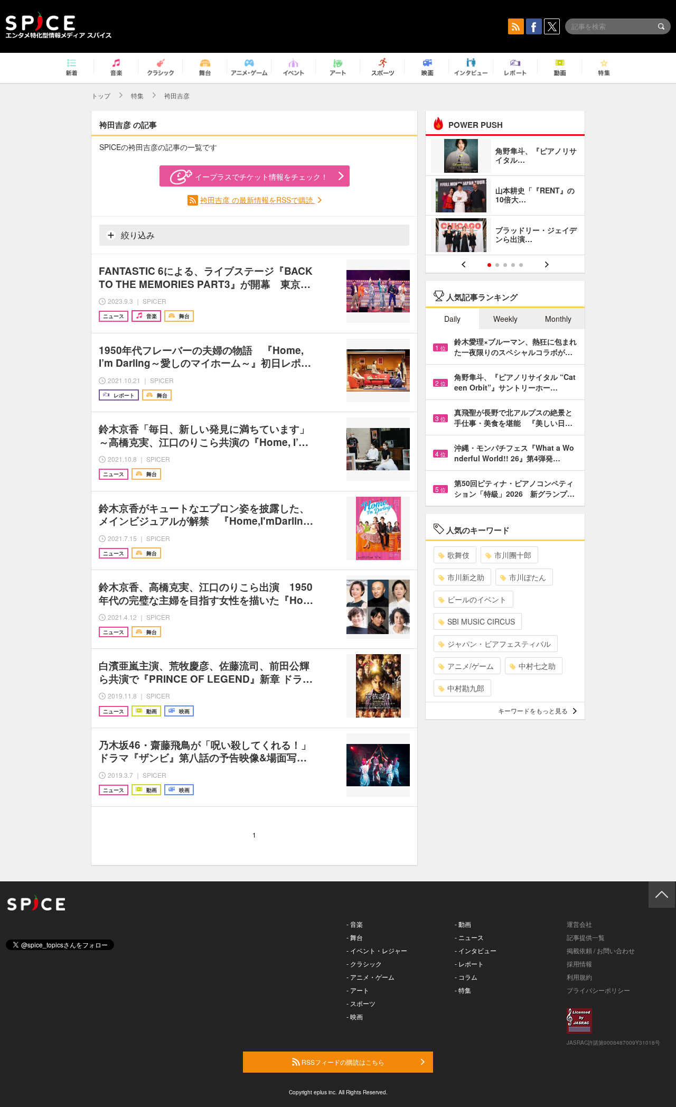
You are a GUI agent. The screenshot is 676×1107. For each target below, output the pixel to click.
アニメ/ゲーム (470, 666)
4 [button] (513, 265)
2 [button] (497, 265)
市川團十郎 (512, 555)
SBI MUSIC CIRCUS (481, 621)
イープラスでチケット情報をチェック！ (261, 176)
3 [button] (505, 265)
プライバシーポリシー (598, 989)
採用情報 (579, 963)
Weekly (505, 318)
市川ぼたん (527, 577)
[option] (505, 197)
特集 (137, 95)
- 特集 (463, 989)
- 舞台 (354, 937)
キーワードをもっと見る (533, 710)
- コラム (466, 976)
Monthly (558, 318)
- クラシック (364, 963)
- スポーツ (360, 1003)
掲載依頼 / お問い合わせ (601, 950)
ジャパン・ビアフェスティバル (499, 643)
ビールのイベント (476, 599)
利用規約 (579, 976)
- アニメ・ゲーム (370, 976)
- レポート (469, 963)
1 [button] (489, 265)
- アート (357, 989)
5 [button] (521, 265)
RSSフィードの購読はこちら (342, 1061)
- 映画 (354, 1016)
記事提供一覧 (586, 937)
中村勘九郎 (465, 688)
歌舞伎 (458, 555)
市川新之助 (465, 577)
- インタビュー (475, 950)
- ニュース (469, 937)
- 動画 (463, 923)
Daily (452, 318)
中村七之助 (537, 666)
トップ (100, 95)
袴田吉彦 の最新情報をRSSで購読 (257, 199)
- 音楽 (354, 923)
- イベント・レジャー (376, 950)
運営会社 (579, 923)
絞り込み (137, 235)
